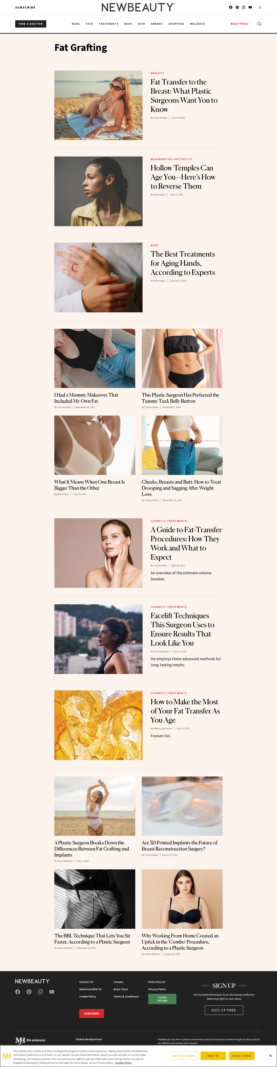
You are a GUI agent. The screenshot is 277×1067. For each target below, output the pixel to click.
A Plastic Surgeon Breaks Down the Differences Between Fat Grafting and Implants (91, 849)
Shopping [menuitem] (176, 24)
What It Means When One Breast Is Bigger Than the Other (89, 485)
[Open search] (258, 24)
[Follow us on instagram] (243, 7)
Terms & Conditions (126, 996)
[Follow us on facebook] (230, 7)
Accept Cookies (241, 1055)
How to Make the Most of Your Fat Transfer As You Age (185, 710)
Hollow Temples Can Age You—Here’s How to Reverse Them (183, 177)
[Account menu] (260, 7)
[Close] (270, 1055)
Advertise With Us (90, 989)
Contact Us (86, 982)
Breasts (157, 73)
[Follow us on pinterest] (237, 7)
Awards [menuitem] (157, 24)
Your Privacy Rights (183, 1055)
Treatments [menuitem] (109, 24)
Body (155, 245)
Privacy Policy (157, 989)
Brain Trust (121, 989)
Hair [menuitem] (141, 24)
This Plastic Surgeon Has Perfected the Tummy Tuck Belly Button (180, 398)
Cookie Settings (162, 999)
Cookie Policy (87, 996)
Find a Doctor (156, 982)
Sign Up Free (224, 1010)
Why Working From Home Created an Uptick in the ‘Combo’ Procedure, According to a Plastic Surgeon (180, 942)
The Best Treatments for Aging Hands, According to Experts (183, 263)
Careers (118, 982)
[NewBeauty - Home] (138, 7)
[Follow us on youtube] (250, 7)
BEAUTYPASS (240, 24)
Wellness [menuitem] (197, 24)
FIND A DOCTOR (30, 24)
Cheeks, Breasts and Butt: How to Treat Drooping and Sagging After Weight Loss (181, 488)
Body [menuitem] (128, 24)
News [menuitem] (76, 24)
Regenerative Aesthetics (172, 159)
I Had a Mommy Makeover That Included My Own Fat (86, 398)
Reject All (213, 1055)
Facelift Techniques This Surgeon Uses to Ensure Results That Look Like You (182, 629)
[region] (138, 1056)
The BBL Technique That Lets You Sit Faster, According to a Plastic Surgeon (92, 939)
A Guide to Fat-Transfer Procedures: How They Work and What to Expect (186, 543)
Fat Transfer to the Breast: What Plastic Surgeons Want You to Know (184, 95)
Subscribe (25, 7)
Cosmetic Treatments (169, 521)
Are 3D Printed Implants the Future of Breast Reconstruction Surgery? (180, 846)
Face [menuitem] (89, 24)
